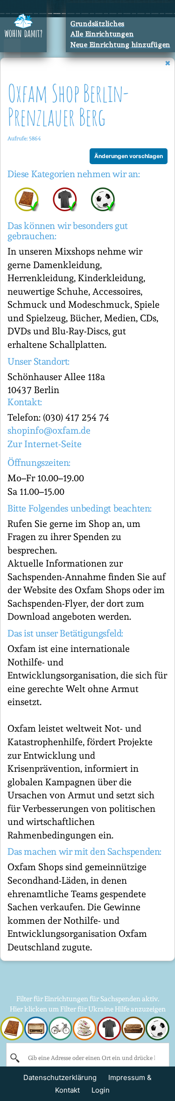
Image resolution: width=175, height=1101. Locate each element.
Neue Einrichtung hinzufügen (120, 45)
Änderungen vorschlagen (128, 155)
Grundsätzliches (97, 24)
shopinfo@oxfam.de (49, 430)
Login (100, 1090)
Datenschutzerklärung (60, 1077)
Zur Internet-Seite (44, 444)
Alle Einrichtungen (102, 34)
